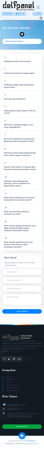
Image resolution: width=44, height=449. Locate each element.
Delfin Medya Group (23, 444)
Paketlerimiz (10, 380)
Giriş (38, 14)
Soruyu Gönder (22, 311)
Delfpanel (32, 441)
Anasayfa (9, 377)
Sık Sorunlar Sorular (13, 385)
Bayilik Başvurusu (12, 390)
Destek (8, 14)
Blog (7, 382)
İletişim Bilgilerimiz (12, 388)
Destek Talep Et (22, 426)
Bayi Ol (21, 14)
